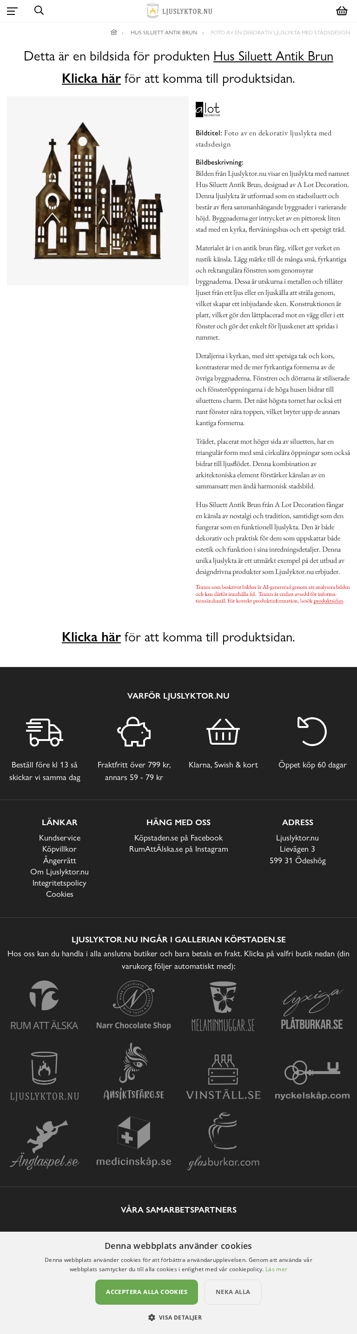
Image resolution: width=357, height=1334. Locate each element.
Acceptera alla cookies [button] (146, 1291)
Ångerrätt (59, 860)
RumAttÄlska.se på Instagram (178, 849)
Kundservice (59, 837)
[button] (178, 1317)
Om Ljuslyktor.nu (59, 871)
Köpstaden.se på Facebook (178, 837)
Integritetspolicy (59, 882)
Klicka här (91, 78)
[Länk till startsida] (114, 32)
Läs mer (276, 1269)
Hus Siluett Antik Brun (273, 56)
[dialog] (178, 1283)
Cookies (59, 894)
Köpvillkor (59, 849)
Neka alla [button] (233, 1291)
